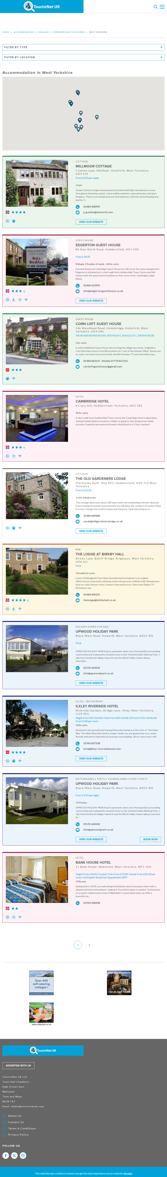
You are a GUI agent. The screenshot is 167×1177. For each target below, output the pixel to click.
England (43, 32)
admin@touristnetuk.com (27, 1106)
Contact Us (16, 1122)
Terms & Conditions (22, 1128)
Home (5, 32)
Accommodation (24, 32)
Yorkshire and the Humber (69, 32)
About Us (15, 1115)
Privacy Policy (18, 1134)
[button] (79, 120)
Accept (128, 1173)
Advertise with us (18, 1065)
